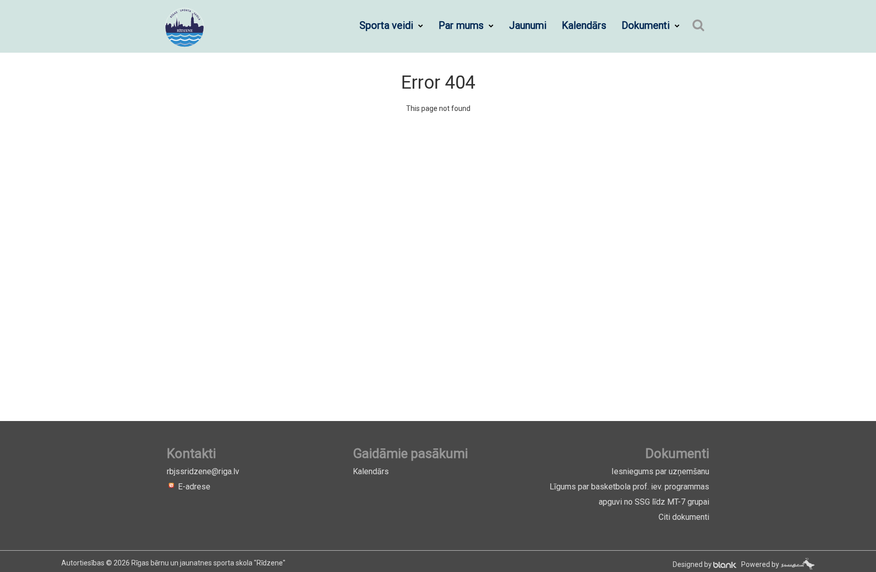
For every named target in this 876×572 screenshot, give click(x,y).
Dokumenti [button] (647, 25)
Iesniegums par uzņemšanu (660, 471)
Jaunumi (527, 25)
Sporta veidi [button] (387, 25)
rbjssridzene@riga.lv (203, 471)
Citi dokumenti (684, 517)
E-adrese (193, 486)
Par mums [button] (462, 25)
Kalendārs (584, 25)
